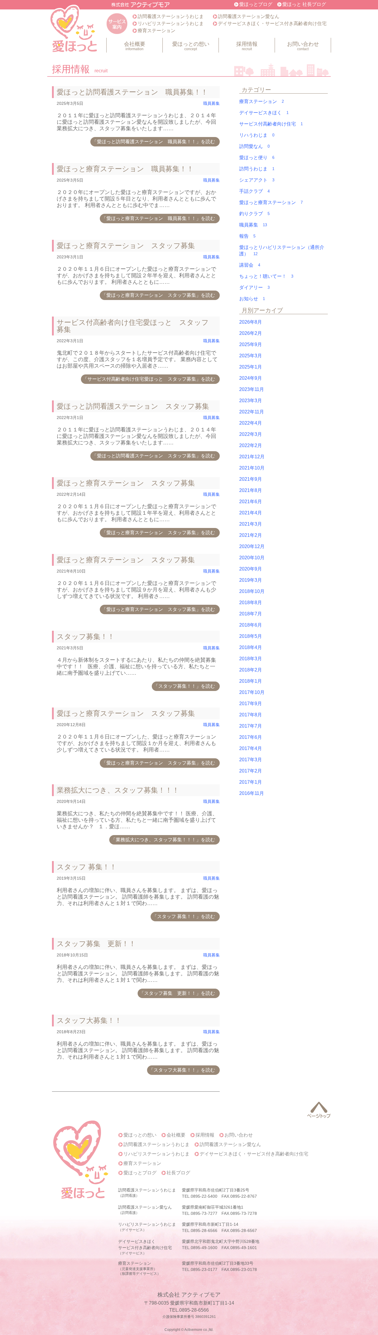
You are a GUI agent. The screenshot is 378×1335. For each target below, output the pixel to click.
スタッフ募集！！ (86, 636)
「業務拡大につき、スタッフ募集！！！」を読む (163, 839)
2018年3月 (250, 658)
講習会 (249, 265)
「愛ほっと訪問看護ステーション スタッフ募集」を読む (153, 455)
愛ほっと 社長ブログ (304, 4)
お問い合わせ (303, 46)
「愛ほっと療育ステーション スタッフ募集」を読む (158, 295)
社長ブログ (178, 1173)
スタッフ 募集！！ (87, 867)
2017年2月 (250, 770)
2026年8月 (250, 322)
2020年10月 (252, 557)
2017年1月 (250, 782)
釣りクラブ (254, 213)
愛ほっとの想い (190, 46)
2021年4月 (250, 512)
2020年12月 (252, 546)
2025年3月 (250, 355)
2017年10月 (252, 692)
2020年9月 (250, 568)
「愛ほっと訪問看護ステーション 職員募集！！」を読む (153, 141)
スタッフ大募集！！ (89, 1020)
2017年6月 (250, 737)
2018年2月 (250, 669)
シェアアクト (256, 179)
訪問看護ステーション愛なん (248, 16)
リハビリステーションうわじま (171, 23)
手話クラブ (254, 191)
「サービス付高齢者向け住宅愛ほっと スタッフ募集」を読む (149, 379)
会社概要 (134, 46)
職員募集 (211, 103)
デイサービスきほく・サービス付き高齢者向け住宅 (272, 23)
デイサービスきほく (264, 112)
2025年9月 (250, 344)
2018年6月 (250, 624)
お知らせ (252, 298)
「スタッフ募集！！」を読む (184, 686)
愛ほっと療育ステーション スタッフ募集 (126, 246)
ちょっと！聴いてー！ (266, 276)
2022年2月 (250, 445)
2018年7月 (250, 613)
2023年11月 (251, 389)
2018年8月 (250, 602)
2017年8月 (250, 714)
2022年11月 (251, 411)
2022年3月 (250, 434)
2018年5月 (250, 636)
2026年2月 (250, 333)
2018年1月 (250, 681)
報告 (247, 236)
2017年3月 (250, 759)
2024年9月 (250, 378)
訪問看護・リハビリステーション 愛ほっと (74, 29)
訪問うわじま (256, 168)
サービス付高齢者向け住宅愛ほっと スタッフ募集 (133, 325)
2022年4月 (250, 423)
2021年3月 (250, 523)
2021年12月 (252, 456)
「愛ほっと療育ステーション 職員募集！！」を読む (158, 218)
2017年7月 (250, 725)
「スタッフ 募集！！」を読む (183, 916)
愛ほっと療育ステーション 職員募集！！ (125, 169)
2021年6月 (250, 501)
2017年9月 (250, 703)
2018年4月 (250, 647)
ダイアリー (254, 287)
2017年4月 (250, 748)
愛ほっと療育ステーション (271, 202)
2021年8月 (250, 490)
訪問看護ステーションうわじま (171, 16)
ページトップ (319, 1110)
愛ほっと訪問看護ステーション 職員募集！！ (132, 92)
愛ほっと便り (256, 157)
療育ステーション (156, 30)
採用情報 (247, 46)
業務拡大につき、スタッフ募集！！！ (118, 790)
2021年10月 (252, 467)
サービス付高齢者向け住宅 (271, 123)
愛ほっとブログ (255, 4)
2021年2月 (250, 535)
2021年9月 (250, 479)
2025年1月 (250, 366)
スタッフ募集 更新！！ (96, 944)
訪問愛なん (254, 146)
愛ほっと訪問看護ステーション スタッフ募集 (133, 406)
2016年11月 (251, 793)
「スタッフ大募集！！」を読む (182, 1069)
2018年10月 (252, 591)
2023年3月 (250, 400)
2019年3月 (250, 580)
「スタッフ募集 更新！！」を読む (177, 993)
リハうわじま (256, 135)
